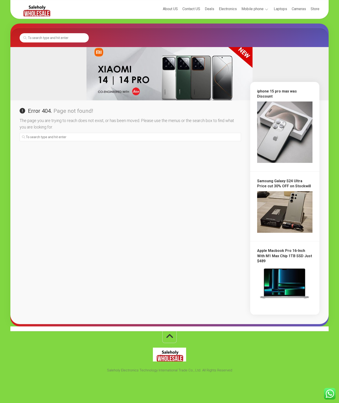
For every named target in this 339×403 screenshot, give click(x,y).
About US (170, 9)
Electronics (228, 9)
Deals (209, 9)
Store (315, 9)
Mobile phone (252, 9)
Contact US (191, 9)
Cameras (299, 9)
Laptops (280, 9)
